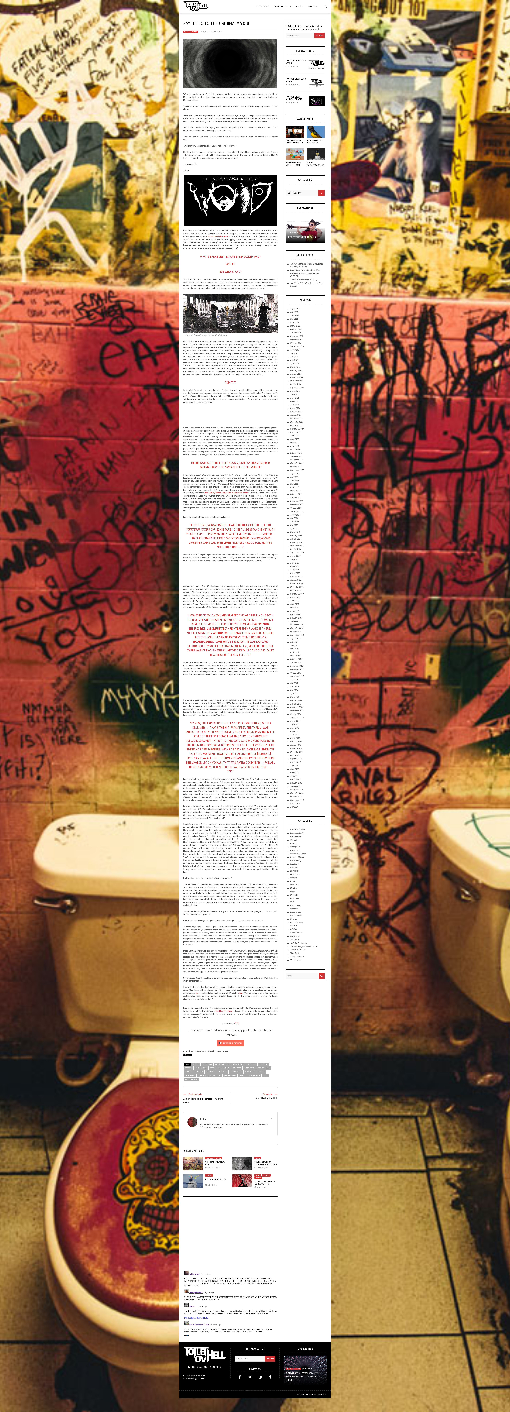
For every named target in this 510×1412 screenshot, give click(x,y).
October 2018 (295, 632)
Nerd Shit (294, 885)
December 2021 (296, 501)
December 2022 (296, 460)
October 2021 (295, 508)
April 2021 (294, 528)
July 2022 (294, 477)
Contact (312, 6)
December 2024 (296, 377)
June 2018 (294, 645)
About (299, 6)
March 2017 (295, 697)
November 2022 (296, 463)
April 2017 (294, 693)
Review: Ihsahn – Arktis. (216, 1179)
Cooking (293, 843)
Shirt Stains (294, 936)
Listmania (294, 871)
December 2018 (296, 625)
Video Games (295, 960)
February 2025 (296, 370)
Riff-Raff (293, 929)
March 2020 (295, 573)
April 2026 (294, 322)
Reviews (194, 32)
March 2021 (295, 532)
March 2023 (295, 450)
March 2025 (295, 367)
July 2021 (294, 518)
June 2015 (294, 769)
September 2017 (297, 676)
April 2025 (294, 363)
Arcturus (251, 1064)
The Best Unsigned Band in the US (303, 946)
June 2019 (294, 604)
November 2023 (296, 422)
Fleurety (199, 1072)
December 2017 (296, 666)
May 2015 (294, 772)
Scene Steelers (296, 933)
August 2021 (295, 515)
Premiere (294, 909)
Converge (237, 1068)
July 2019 (294, 601)
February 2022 (296, 494)
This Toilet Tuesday (297, 950)
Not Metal (294, 895)
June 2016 (294, 728)
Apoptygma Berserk (236, 1064)
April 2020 (294, 570)
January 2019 (295, 621)
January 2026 (295, 333)
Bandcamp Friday (297, 833)
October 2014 (295, 797)
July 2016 (294, 724)
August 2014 (295, 803)
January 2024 (295, 415)
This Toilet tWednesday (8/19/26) (303, 280)
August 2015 (295, 762)
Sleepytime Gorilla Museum (210, 1075)
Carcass (188, 1068)
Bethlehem (263, 1064)
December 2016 (296, 707)
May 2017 (294, 690)
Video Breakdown (297, 957)
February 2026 (296, 329)
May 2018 (294, 649)
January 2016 (295, 745)
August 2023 (295, 432)
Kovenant (210, 1072)
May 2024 (294, 401)
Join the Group (282, 6)
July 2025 (294, 353)
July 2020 (294, 559)
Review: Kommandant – (264, 1184)
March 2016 (295, 738)
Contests (294, 840)
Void (265, 1075)
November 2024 (296, 381)
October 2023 (295, 425)
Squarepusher (230, 1075)
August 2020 (295, 556)
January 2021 (295, 539)
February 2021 (296, 535)
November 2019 (296, 587)
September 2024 (297, 388)
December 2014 (296, 790)
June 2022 (294, 480)
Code (212, 1068)
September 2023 (297, 429)
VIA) (237, 1023)
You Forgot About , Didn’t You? (265, 1164)
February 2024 (296, 412)
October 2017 (295, 673)
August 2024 (295, 391)
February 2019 (296, 618)
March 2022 (295, 491)
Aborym (196, 1064)
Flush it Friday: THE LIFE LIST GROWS (305, 270)
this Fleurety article (223, 1011)
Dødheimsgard (263, 1068)
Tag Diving (294, 940)
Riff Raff (293, 926)
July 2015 (294, 766)
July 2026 (294, 312)
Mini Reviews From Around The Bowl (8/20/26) (293, 165)
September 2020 (297, 553)
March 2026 (295, 326)
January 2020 (295, 580)
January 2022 (295, 498)
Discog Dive (295, 847)
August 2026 (295, 309)
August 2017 (295, 680)
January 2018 (295, 663)
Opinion (293, 902)
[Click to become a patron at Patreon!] (230, 1043)
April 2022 (294, 487)
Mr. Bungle (222, 1072)
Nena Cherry (250, 1072)
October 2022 (295, 467)
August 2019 (295, 597)
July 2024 (294, 394)
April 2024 (294, 405)
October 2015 (295, 755)
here (198, 993)
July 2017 (294, 683)
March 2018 (295, 656)
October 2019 (295, 590)
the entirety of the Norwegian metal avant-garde (226, 493)
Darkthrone (249, 1068)
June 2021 (294, 522)
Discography (295, 850)
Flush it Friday (295, 860)
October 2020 (295, 549)
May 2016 (294, 731)
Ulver (242, 1075)
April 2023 (294, 446)
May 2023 (294, 443)
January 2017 (295, 704)
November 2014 (296, 793)
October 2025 (295, 343)
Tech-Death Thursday (213, 1158)
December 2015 (296, 748)
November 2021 (296, 504)
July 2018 (294, 642)
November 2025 (296, 339)
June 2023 (294, 439)
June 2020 (294, 563)
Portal (261, 1072)
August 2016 (295, 721)
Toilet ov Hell (309, 1394)
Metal (186, 32)
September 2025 (297, 346)
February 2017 (296, 700)
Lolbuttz (293, 878)
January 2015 (295, 786)
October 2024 (295, 384)
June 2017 (294, 687)
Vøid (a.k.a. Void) (191, 1079)
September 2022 (297, 470)
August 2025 (295, 350)
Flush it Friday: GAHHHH (266, 1098)
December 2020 (296, 542)
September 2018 (297, 635)
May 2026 (294, 319)
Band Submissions (297, 830)
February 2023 (296, 453)
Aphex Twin (219, 1064)
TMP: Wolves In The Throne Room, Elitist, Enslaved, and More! (294, 142)
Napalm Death (235, 1072)
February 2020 (296, 577)
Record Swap (295, 912)
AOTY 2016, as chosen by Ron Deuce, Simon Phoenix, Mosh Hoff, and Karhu (304, 1376)
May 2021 (294, 525)
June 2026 (294, 315)
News (292, 891)
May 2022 (294, 484)
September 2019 (297, 594)
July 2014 (294, 807)
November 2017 (296, 669)
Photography (295, 905)
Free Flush (294, 864)
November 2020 (296, 546)
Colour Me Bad (223, 1068)
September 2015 (297, 759)
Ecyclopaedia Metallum (218, 236)
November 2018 (296, 628)
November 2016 (296, 711)
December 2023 (296, 419)
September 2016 (297, 717)
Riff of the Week (296, 922)
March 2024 (295, 408)
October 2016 (295, 714)
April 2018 (294, 652)
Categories (263, 6)
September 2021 (297, 511)
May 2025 (294, 360)
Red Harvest (190, 1075)
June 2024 (294, 398)
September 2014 (297, 800)
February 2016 (296, 742)
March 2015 (295, 779)
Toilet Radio (294, 953)
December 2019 (296, 583)
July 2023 (294, 436)
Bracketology (295, 836)
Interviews (294, 867)
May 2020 (294, 566)
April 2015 (294, 776)
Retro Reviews (295, 916)
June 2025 (294, 357)
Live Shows (294, 874)
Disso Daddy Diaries (298, 854)
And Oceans (207, 1064)
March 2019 (295, 614)
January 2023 (295, 456)
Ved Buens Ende (254, 1075)
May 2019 (294, 608)
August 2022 (295, 474)
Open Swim (294, 898)
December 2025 (296, 336)
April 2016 (294, 735)
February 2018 (296, 659)
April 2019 (294, 611)
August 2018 (295, 639)
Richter (205, 32)
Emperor (188, 1072)
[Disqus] (230, 1234)
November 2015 (296, 752)
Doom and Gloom (297, 857)
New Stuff (266, 1175)
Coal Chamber (200, 1068)
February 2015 (296, 783)
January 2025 (295, 374)
